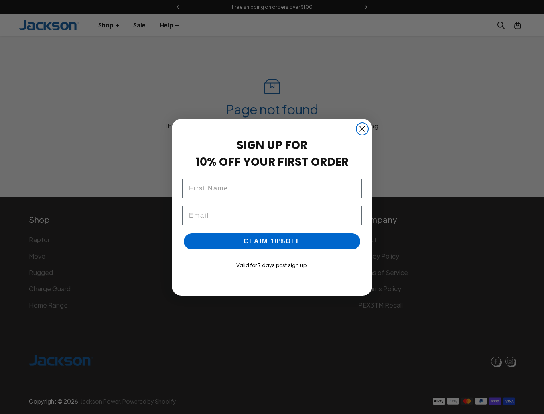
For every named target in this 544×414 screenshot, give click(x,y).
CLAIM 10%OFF (272, 241)
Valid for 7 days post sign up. (272, 265)
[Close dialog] (362, 129)
